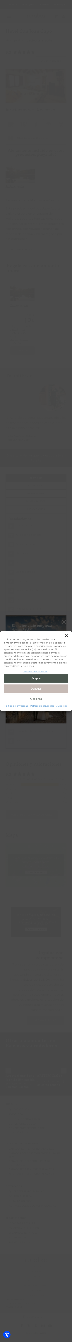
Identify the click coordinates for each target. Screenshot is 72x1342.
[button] (66, 635)
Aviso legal (62, 706)
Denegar (36, 688)
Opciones (36, 698)
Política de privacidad (16, 706)
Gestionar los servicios (35, 671)
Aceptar (36, 678)
